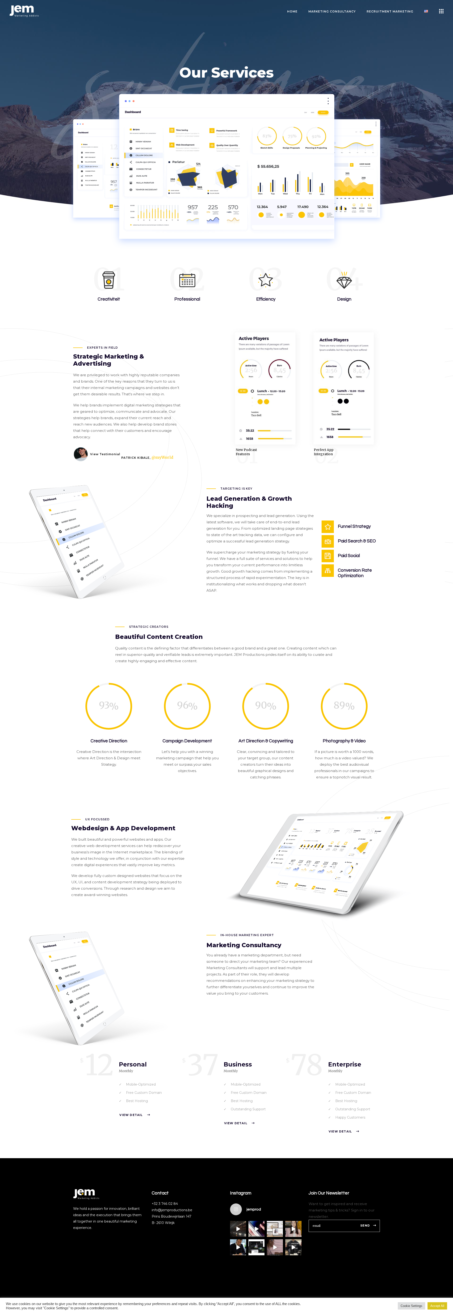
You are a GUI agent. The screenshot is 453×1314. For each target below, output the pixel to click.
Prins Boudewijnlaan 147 (171, 1216)
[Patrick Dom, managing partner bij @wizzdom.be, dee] (238, 1247)
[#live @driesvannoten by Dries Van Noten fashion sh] (238, 1229)
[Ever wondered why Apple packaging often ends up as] (256, 1229)
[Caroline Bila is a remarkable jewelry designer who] (275, 1229)
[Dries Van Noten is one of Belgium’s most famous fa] (293, 1247)
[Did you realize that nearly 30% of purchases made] (275, 1247)
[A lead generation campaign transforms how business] (293, 1229)
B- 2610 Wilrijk (163, 1223)
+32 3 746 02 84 (165, 1204)
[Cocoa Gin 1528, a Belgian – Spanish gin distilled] (256, 1247)
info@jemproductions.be (172, 1210)
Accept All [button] (437, 1306)
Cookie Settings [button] (411, 1306)
